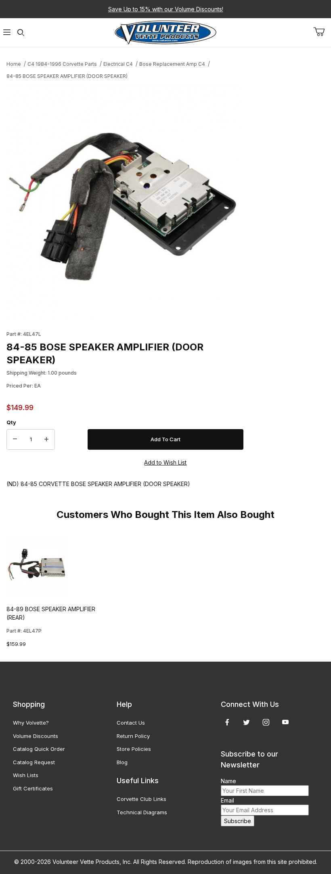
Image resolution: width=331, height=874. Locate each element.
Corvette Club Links (141, 799)
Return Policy (133, 736)
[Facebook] (227, 722)
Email (227, 800)
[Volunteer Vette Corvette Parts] (165, 31)
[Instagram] (266, 722)
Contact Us (131, 722)
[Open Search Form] (20, 32)
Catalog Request (34, 762)
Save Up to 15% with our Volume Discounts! (165, 9)
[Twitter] (246, 722)
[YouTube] (285, 722)
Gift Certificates (33, 788)
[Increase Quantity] (46, 440)
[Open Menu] (7, 32)
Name (228, 781)
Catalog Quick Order (39, 749)
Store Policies (134, 749)
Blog (122, 762)
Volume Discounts (35, 736)
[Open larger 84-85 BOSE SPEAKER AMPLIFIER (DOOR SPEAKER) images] (124, 203)
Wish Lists (25, 775)
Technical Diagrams (142, 812)
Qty (11, 422)
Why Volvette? (31, 722)
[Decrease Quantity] (15, 440)
